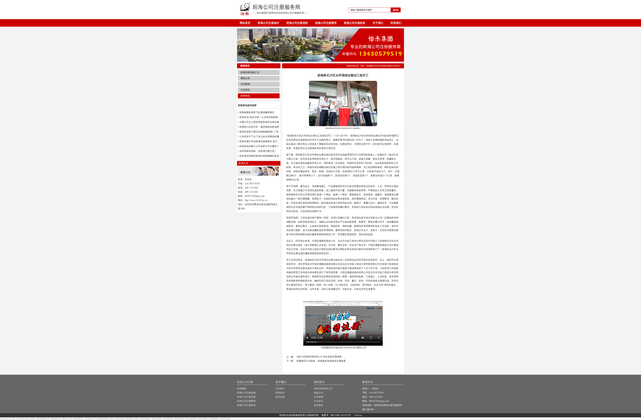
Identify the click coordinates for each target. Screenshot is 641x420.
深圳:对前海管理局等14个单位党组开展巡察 (319, 357)
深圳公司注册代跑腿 (116, 419)
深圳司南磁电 (145, 419)
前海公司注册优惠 (246, 393)
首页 (362, 66)
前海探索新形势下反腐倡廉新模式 (256, 112)
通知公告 (245, 78)
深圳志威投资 (191, 419)
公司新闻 (245, 84)
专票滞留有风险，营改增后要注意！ (258, 151)
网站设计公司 (67, 419)
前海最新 (241, 388)
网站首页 (245, 23)
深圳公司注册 (225, 419)
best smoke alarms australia (26, 419)
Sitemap (358, 415)
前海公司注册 (245, 382)
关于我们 (378, 23)
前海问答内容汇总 (250, 72)
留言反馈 (280, 397)
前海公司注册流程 (297, 23)
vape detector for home (7, 419)
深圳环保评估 (179, 419)
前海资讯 (245, 95)
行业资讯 (245, 90)
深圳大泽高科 (157, 419)
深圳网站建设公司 (43, 419)
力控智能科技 (168, 419)
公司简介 (280, 388)
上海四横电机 (213, 419)
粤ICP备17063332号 (341, 415)
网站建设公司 (56, 419)
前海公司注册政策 (354, 23)
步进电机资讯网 (102, 419)
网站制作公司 (79, 419)
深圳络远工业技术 (132, 419)
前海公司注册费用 (326, 23)
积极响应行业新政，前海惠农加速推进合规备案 (321, 361)
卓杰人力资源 (202, 419)
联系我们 (396, 23)
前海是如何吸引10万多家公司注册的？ (259, 146)
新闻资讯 (319, 382)
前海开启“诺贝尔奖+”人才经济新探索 (258, 117)
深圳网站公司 (90, 419)
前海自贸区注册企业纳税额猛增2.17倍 (259, 131)
